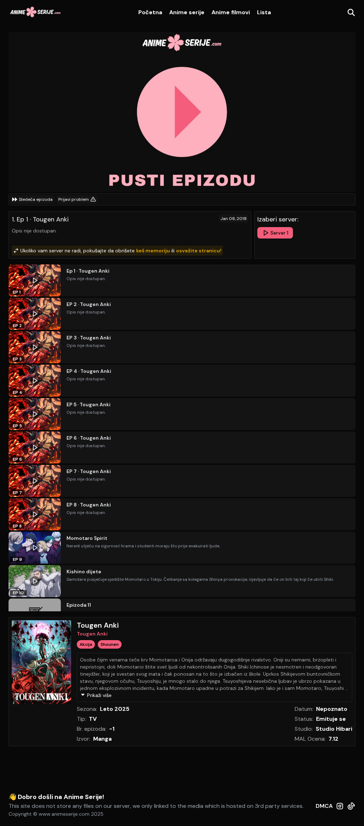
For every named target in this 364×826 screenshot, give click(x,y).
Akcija (86, 644)
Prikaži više (99, 695)
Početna (150, 12)
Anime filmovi (231, 12)
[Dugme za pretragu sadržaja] (351, 12)
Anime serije (186, 12)
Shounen (110, 644)
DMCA (324, 806)
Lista (264, 12)
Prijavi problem (73, 199)
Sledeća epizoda (36, 199)
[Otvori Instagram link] (340, 809)
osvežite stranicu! (198, 250)
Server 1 (279, 233)
